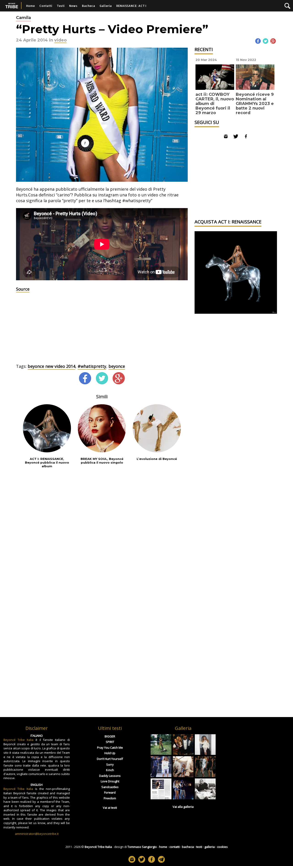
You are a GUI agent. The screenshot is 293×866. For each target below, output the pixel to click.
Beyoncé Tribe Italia (18, 740)
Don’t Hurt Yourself (110, 759)
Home (30, 6)
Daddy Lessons (110, 776)
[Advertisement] (102, 329)
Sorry (110, 764)
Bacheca (88, 6)
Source (23, 289)
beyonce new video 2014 (51, 366)
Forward (110, 792)
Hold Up (109, 753)
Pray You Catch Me (110, 747)
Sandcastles (110, 787)
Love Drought (110, 781)
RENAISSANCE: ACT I (131, 6)
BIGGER (110, 736)
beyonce (117, 366)
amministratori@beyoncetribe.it (37, 834)
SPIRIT (110, 742)
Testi (61, 6)
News (73, 6)
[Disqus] (102, 532)
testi (199, 847)
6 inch (110, 770)
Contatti (45, 6)
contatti (174, 847)
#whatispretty (92, 366)
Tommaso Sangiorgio (142, 847)
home (163, 847)
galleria (209, 847)
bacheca (188, 847)
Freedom (110, 798)
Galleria (106, 6)
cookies (222, 847)
